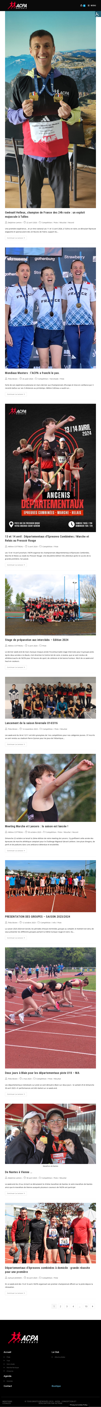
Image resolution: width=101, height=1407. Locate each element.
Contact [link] (8, 1386)
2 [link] (60, 1306)
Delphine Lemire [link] (15, 222)
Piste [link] (56, 222)
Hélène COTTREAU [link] (15, 546)
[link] (98, 14)
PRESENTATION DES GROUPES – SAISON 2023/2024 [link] (37, 916)
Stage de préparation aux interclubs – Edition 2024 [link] (36, 640)
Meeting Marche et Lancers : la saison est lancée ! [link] (36, 826)
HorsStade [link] (54, 379)
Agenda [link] (7, 1376)
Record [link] (71, 222)
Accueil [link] (7, 1352)
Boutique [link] (56, 1386)
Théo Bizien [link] (12, 379)
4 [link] (73, 1306)
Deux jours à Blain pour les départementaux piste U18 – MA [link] (42, 1073)
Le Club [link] (55, 1352)
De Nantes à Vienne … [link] (18, 1172)
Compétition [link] (47, 222)
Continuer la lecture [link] (17, 237)
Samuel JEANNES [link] (15, 1278)
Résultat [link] (63, 222)
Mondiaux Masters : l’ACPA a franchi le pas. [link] (32, 373)
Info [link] (54, 922)
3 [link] (66, 1306)
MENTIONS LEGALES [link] (7, 1402)
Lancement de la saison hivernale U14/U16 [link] (31, 723)
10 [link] (86, 1306)
